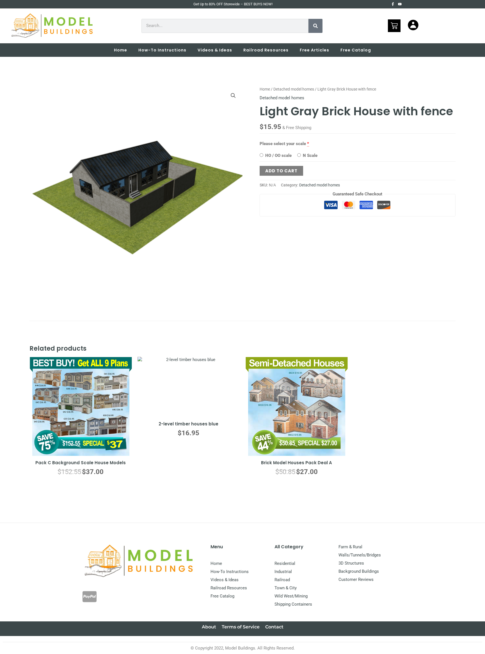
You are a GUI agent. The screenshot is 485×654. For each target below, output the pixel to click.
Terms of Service (241, 627)
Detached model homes (293, 89)
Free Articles (314, 50)
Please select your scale (283, 143)
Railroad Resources (266, 50)
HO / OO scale (278, 155)
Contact (274, 627)
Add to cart (281, 171)
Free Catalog (355, 50)
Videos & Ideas (215, 50)
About (209, 627)
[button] (233, 96)
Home (120, 50)
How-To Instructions (162, 50)
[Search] (315, 26)
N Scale (309, 155)
